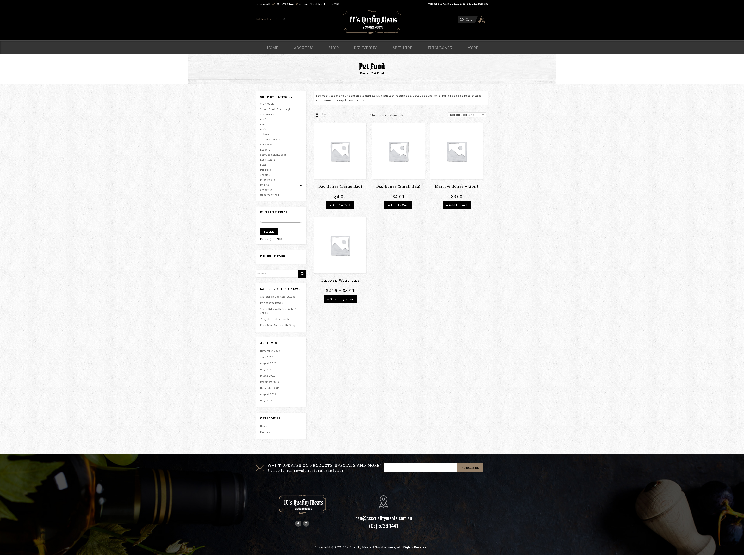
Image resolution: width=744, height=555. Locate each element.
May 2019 (266, 400)
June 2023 (267, 357)
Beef (263, 119)
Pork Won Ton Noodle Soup (278, 325)
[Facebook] (276, 19)
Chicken (265, 134)
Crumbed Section (271, 139)
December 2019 (269, 381)
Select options (341, 299)
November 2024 (270, 350)
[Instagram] (284, 19)
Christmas (267, 114)
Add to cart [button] (341, 205)
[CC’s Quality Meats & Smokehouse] (372, 22)
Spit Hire (403, 47)
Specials (265, 174)
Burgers (265, 149)
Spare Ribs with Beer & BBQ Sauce (278, 310)
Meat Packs (267, 179)
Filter (269, 231)
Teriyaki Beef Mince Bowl (277, 319)
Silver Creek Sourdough (275, 109)
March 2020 (267, 375)
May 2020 (266, 369)
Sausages (266, 144)
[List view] (324, 115)
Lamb (263, 124)
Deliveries (366, 47)
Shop (333, 47)
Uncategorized (269, 194)
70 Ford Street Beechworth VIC (319, 4)
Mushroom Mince (271, 302)
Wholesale (440, 47)
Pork (263, 129)
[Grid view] (318, 115)
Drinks (264, 184)
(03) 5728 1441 (285, 4)
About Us (304, 47)
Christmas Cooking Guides (277, 296)
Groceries (266, 189)
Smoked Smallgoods (273, 154)
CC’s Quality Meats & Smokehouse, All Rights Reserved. (386, 547)
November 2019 (270, 388)
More (473, 47)
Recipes (265, 432)
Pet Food (265, 169)
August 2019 (268, 394)
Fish (263, 164)
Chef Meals (267, 104)
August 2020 (268, 363)
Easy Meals (267, 159)
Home (273, 47)
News (263, 426)
